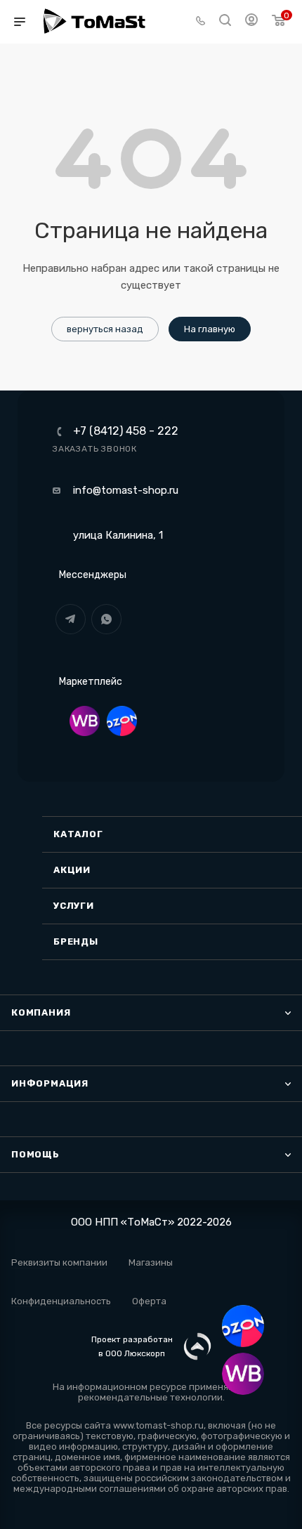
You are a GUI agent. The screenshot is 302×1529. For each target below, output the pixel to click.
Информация (49, 1083)
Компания (40, 1012)
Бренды (75, 941)
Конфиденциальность (61, 1301)
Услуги (73, 905)
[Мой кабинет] (251, 21)
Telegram (70, 619)
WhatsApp (106, 619)
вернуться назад (105, 329)
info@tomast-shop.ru (125, 490)
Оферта (149, 1301)
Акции (72, 870)
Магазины (151, 1262)
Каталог (78, 834)
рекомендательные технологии (150, 1397)
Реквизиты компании (59, 1262)
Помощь (35, 1154)
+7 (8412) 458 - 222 (125, 431)
